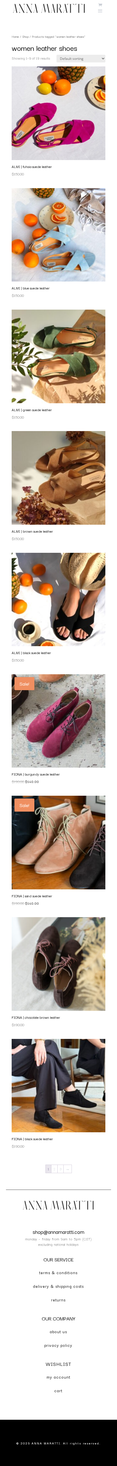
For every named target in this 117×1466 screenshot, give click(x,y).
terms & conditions (58, 1272)
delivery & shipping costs (58, 1286)
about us (58, 1331)
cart (58, 1390)
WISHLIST (58, 1364)
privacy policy (58, 1345)
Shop (25, 36)
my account (58, 1377)
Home (15, 36)
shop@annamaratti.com (58, 1232)
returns (58, 1300)
